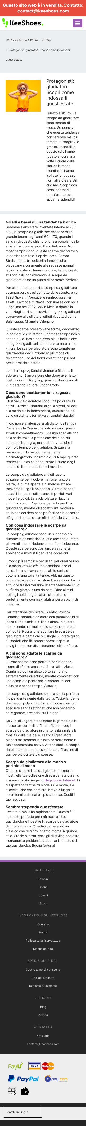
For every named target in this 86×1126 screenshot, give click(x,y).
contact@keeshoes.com (43, 10)
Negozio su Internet (59, 780)
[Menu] (77, 23)
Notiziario (43, 1036)
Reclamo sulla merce (43, 986)
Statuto (43, 932)
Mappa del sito (43, 948)
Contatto (43, 924)
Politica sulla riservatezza (43, 940)
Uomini (43, 895)
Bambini (43, 879)
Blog (43, 1007)
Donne (43, 887)
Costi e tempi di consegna (43, 969)
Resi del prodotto (43, 977)
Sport (43, 903)
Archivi (43, 1015)
